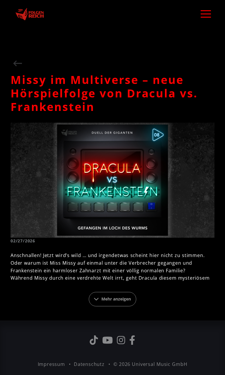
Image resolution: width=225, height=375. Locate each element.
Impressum (52, 364)
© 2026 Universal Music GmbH (150, 364)
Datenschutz (90, 364)
